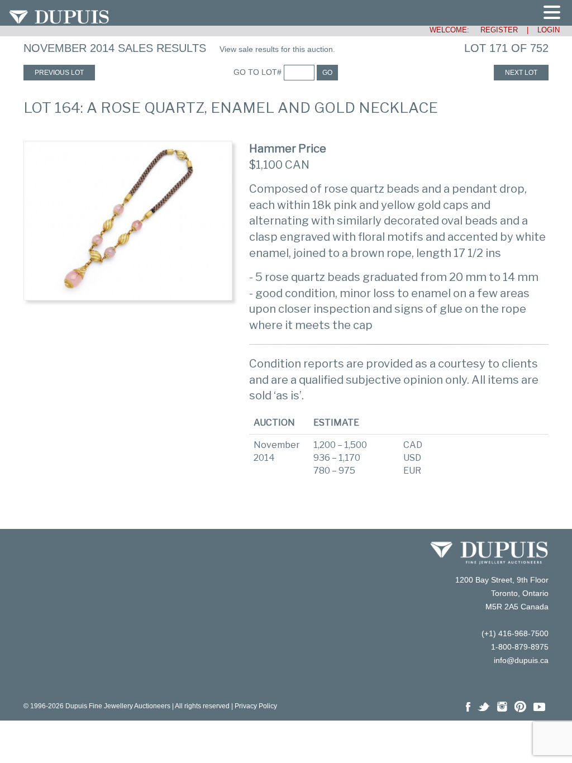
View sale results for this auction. (277, 49)
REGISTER (494, 30)
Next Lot (521, 73)
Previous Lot (59, 73)
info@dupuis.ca (521, 660)
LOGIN (548, 30)
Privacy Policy (256, 706)
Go (327, 73)
